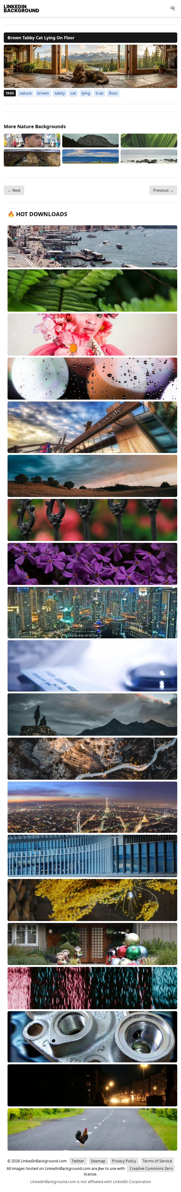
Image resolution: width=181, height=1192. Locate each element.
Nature (26, 93)
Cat (73, 93)
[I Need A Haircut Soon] (32, 140)
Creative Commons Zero (151, 1168)
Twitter (78, 1161)
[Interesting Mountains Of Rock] (90, 140)
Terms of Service (157, 1161)
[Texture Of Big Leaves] (149, 140)
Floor (113, 93)
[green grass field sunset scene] (90, 158)
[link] (90, 66)
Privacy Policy (124, 1161)
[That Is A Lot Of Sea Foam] (149, 158)
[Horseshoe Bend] (32, 158)
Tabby (60, 93)
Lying (86, 93)
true (99, 93)
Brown (43, 93)
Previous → (163, 190)
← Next (14, 190)
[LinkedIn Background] (21, 8)
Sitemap (98, 1161)
